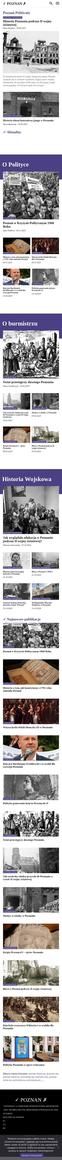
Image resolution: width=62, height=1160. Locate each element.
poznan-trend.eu (11, 1077)
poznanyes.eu (33, 1080)
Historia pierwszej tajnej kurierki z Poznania (13, 573)
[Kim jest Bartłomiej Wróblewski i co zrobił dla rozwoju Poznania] (16, 277)
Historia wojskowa (13, 17)
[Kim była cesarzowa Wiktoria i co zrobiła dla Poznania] (31, 1009)
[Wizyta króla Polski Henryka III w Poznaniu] (45, 246)
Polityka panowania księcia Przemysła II (43, 289)
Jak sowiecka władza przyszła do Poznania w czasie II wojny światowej (15, 414)
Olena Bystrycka (9, 124)
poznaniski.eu (27, 1077)
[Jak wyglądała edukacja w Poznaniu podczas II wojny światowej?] (31, 510)
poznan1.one (42, 1077)
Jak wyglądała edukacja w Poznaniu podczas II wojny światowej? (28, 539)
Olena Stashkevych (11, 386)
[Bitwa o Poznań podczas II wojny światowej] (45, 434)
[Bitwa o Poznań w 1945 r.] (45, 560)
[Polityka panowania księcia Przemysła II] (45, 277)
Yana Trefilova (9, 230)
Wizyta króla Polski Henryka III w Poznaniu (44, 258)
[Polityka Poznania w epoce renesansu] (31, 1048)
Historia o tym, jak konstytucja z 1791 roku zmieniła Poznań (16, 258)
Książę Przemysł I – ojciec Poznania (14, 447)
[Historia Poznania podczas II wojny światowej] (31, 52)
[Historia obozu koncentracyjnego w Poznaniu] (31, 104)
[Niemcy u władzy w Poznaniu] (45, 401)
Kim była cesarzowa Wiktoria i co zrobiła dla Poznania (28, 1027)
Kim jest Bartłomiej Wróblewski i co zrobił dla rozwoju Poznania (14, 290)
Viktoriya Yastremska (11, 545)
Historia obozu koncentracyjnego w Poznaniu (28, 120)
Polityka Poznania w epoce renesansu (23, 1064)
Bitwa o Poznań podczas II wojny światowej (43, 447)
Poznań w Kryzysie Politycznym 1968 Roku (28, 224)
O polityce (9, 218)
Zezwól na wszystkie (32, 1155)
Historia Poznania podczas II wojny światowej (27, 23)
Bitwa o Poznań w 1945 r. (42, 572)
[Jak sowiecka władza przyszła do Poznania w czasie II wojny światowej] (16, 401)
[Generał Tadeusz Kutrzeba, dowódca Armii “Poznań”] (16, 591)
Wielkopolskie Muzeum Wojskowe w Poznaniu (42, 604)
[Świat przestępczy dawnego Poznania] (31, 354)
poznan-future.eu (37, 1073)
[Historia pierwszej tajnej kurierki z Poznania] (16, 560)
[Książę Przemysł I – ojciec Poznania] (16, 434)
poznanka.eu (19, 1080)
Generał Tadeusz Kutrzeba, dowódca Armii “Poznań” (14, 604)
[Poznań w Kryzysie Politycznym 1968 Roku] (31, 195)
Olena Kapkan (9, 28)
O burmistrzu (10, 377)
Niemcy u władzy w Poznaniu (44, 412)
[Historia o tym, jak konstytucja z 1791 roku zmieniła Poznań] (16, 246)
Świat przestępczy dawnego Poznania (28, 382)
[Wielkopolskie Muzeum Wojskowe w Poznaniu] (45, 591)
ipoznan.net (52, 1073)
